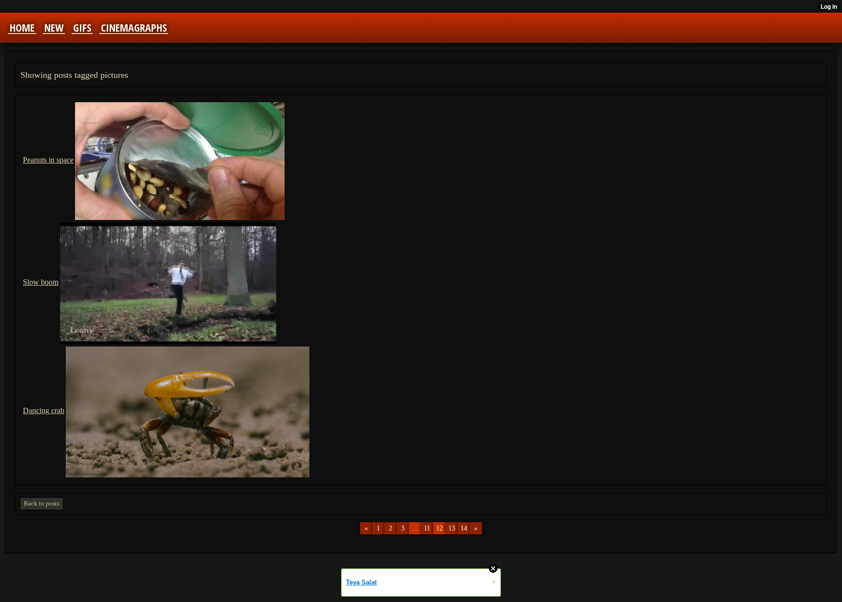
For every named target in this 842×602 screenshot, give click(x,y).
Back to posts (41, 503)
